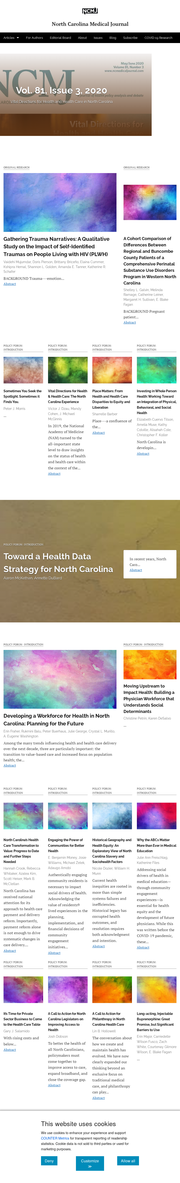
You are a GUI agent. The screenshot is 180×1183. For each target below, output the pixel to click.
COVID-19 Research (158, 38)
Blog (112, 38)
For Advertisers (14, 48)
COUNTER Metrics (55, 1138)
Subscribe (130, 38)
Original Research (17, 167)
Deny (51, 1160)
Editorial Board (60, 38)
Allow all (130, 1160)
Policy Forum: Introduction (13, 348)
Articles (9, 38)
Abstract (10, 283)
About (82, 38)
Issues (98, 38)
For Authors (34, 38)
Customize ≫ (92, 1163)
